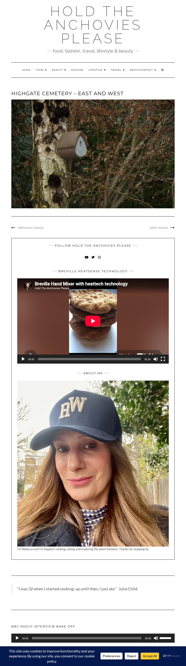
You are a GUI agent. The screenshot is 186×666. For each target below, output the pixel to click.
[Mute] (155, 359)
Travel (116, 69)
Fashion (77, 69)
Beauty (58, 69)
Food (40, 69)
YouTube (87, 259)
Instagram (99, 259)
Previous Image (31, 227)
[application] (93, 321)
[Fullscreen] (163, 359)
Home (26, 69)
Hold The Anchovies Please (93, 24)
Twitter (93, 259)
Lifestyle (95, 69)
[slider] (166, 638)
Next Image (159, 227)
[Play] (23, 359)
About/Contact (142, 69)
